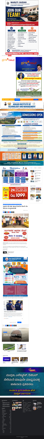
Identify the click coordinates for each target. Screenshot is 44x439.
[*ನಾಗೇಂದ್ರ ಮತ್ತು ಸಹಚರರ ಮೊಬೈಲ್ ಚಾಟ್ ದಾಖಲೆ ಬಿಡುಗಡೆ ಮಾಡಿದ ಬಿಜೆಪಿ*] (38, 189)
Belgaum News (7, 99)
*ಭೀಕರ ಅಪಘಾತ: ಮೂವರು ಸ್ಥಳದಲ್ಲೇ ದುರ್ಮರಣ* (6, 362)
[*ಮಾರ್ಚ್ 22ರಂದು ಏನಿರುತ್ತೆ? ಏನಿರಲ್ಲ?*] (32, 176)
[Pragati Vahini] (8, 59)
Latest (3, 99)
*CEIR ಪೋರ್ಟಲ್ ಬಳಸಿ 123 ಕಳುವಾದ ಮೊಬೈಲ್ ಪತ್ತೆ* (32, 191)
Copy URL (19, 322)
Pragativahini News (25, 408)
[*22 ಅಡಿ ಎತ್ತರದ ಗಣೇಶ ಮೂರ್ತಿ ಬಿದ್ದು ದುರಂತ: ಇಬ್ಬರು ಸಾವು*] (24, 359)
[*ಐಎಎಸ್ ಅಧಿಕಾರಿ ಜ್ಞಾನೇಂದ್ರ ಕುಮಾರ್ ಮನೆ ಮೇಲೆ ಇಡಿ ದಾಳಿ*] (38, 196)
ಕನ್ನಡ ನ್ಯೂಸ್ (24, 410)
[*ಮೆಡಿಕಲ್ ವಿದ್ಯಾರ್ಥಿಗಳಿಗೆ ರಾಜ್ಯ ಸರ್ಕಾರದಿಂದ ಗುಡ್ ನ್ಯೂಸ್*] (32, 179)
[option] (15, 335)
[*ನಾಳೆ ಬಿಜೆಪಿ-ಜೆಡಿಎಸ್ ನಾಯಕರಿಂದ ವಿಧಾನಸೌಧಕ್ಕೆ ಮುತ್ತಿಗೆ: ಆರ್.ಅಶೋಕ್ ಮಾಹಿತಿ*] (15, 359)
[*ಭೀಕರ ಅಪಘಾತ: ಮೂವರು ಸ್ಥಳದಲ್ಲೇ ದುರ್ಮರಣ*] (7, 359)
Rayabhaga (29, 408)
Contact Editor (35, 99)
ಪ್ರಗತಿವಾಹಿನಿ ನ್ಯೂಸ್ (29, 410)
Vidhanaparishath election (25, 409)
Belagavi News (4, 204)
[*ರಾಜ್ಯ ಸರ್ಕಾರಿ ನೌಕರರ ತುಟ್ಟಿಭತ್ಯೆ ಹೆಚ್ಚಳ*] (32, 174)
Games (3, 431)
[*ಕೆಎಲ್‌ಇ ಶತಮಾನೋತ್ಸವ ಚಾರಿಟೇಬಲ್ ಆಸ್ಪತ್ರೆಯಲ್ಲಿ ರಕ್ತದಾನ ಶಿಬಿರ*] (20, 408)
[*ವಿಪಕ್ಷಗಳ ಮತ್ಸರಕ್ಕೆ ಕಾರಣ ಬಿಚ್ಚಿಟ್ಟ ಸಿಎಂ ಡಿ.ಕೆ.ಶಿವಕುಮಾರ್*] (32, 195)
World (3, 429)
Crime (3, 418)
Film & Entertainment (4, 413)
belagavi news (26, 403)
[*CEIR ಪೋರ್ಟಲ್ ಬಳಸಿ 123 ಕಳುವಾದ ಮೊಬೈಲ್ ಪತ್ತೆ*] (32, 189)
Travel (3, 432)
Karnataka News (17, 99)
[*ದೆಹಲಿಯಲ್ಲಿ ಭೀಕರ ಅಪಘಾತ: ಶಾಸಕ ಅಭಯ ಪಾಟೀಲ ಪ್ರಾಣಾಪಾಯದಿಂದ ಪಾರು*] (5, 252)
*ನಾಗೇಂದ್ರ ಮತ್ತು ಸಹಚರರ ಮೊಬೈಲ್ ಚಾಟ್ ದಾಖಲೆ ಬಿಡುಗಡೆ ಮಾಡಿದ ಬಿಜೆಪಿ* (38, 192)
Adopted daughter (29, 402)
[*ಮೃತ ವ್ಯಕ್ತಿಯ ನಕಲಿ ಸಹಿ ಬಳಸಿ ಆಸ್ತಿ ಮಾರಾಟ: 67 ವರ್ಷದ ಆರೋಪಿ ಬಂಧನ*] (13, 408)
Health (3, 415)
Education (4, 419)
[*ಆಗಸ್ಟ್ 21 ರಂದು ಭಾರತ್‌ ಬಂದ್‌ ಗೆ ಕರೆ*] (32, 171)
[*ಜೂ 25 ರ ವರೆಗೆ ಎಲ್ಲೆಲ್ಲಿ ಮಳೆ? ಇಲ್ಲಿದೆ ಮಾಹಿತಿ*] (32, 181)
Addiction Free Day (25, 402)
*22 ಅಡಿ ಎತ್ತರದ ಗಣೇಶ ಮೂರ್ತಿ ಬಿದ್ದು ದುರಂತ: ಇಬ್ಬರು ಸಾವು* (23, 362)
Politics (22, 99)
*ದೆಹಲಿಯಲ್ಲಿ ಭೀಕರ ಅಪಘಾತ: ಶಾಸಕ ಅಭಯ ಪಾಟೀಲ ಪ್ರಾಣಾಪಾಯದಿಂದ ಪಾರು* (10, 252)
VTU (29, 409)
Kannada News (12, 99)
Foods (3, 430)
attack (23, 403)
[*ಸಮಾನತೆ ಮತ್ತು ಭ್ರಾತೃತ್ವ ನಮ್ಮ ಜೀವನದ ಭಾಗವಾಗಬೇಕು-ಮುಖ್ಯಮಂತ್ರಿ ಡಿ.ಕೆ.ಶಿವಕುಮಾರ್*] (20, 405)
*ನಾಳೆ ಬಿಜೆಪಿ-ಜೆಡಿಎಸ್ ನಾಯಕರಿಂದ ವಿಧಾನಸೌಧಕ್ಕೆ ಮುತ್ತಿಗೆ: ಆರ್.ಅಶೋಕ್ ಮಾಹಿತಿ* (15, 362)
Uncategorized (4, 428)
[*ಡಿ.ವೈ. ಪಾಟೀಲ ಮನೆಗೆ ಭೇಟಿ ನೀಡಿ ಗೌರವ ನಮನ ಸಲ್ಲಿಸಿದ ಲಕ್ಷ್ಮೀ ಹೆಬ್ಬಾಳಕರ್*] (16, 408)
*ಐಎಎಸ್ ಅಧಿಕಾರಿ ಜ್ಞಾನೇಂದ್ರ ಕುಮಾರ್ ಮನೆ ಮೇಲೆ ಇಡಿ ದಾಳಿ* (38, 200)
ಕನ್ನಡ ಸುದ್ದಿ (26, 410)
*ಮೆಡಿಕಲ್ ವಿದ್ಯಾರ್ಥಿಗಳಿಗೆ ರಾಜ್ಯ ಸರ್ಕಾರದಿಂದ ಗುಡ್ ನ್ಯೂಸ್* (37, 178)
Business (3, 412)
